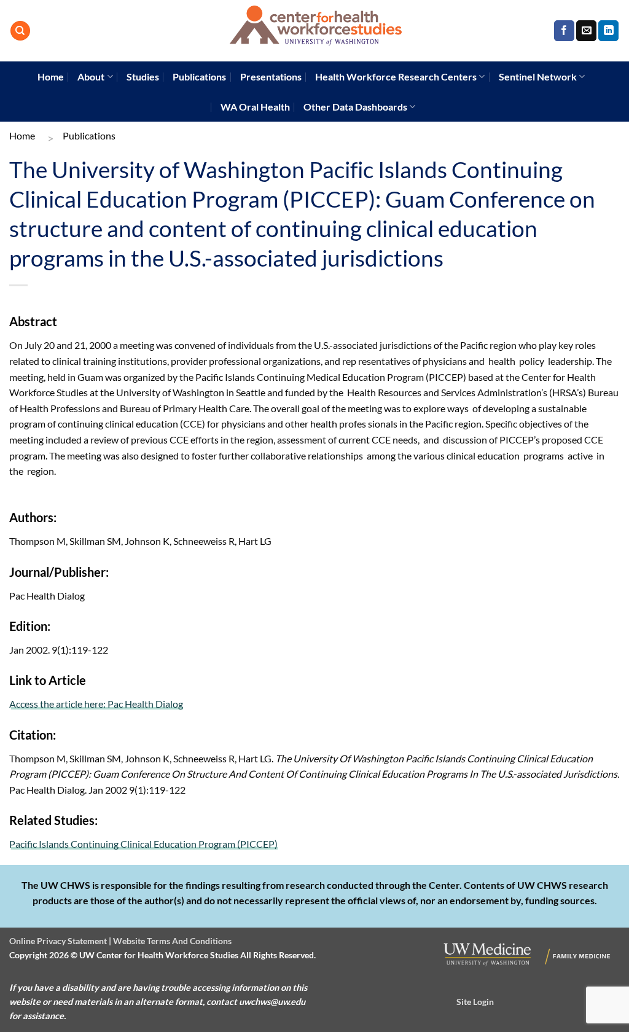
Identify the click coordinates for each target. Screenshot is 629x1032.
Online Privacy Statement (58, 941)
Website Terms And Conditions (172, 941)
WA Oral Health (255, 106)
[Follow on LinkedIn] (608, 30)
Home (50, 76)
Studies (143, 76)
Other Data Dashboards (355, 106)
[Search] (20, 31)
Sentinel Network (538, 76)
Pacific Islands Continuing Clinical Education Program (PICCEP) (143, 844)
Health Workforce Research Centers (396, 76)
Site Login (475, 1001)
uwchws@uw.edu (272, 1001)
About (90, 76)
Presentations (271, 76)
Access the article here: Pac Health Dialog (96, 704)
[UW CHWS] (314, 30)
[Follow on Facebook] (564, 30)
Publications (199, 76)
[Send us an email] (586, 30)
